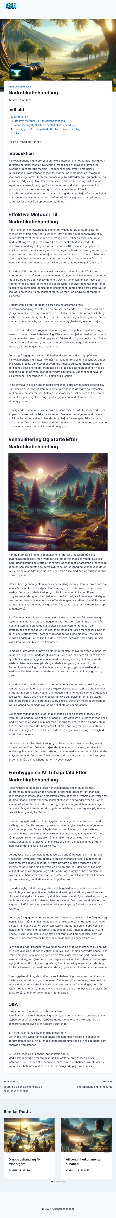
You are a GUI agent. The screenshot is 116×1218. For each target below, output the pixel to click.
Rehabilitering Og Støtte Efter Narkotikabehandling (44, 125)
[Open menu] (109, 6)
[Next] (107, 1149)
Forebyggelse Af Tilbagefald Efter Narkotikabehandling (47, 129)
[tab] (52, 1181)
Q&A (16, 133)
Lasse (14, 100)
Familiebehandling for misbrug (94, 1084)
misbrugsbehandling (20, 87)
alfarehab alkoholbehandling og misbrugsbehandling (23, 1086)
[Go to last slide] (9, 1149)
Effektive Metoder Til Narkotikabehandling (39, 120)
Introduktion (21, 116)
